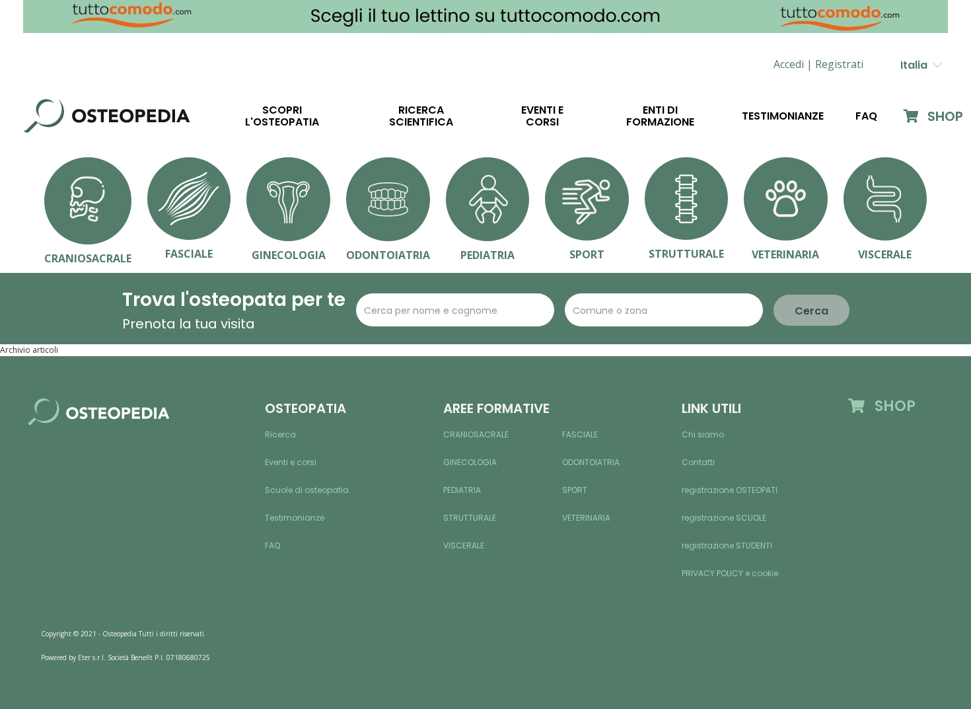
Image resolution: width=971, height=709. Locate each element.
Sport (574, 490)
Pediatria (462, 490)
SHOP (943, 116)
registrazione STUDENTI (727, 545)
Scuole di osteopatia (307, 490)
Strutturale (469, 517)
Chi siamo (703, 434)
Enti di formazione (660, 116)
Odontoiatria (591, 462)
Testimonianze (783, 116)
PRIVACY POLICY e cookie (730, 573)
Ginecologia (470, 462)
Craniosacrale (476, 434)
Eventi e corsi (542, 116)
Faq (866, 116)
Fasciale (580, 434)
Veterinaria (586, 517)
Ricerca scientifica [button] (421, 116)
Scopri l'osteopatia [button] (282, 116)
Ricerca (280, 434)
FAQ (272, 545)
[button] (839, 64)
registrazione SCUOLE (724, 517)
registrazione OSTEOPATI (729, 490)
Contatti (698, 462)
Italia (916, 65)
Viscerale (463, 545)
